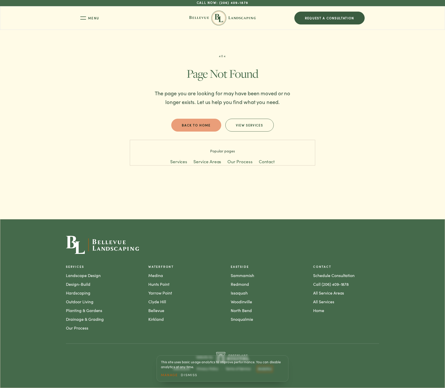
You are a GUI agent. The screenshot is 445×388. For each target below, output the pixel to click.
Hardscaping (78, 293)
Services (178, 161)
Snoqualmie (242, 319)
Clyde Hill (157, 301)
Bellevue (156, 310)
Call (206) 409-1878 (331, 284)
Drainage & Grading (85, 319)
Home (318, 310)
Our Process (239, 161)
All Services (323, 301)
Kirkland (156, 319)
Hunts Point (158, 284)
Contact (267, 161)
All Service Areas (328, 293)
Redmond (240, 284)
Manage (169, 375)
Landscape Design (83, 275)
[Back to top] (222, 245)
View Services (249, 125)
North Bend (241, 310)
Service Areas (207, 161)
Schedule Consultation (334, 275)
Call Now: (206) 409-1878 (222, 3)
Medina (155, 275)
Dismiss (189, 375)
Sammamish (242, 275)
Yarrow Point (160, 293)
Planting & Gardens (84, 310)
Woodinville (241, 301)
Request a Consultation (329, 18)
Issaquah (239, 293)
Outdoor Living (79, 301)
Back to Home (196, 125)
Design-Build (78, 284)
